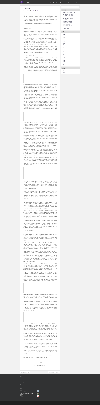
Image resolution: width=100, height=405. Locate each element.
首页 (50, 2)
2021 (64, 41)
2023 (64, 38)
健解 (60, 2)
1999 (64, 63)
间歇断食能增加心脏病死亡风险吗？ (69, 12)
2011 (64, 54)
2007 (64, 57)
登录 (64, 72)
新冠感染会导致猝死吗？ (67, 24)
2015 (64, 50)
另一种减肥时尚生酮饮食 (67, 21)
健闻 (53, 2)
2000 (64, 61)
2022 (64, 40)
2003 (64, 60)
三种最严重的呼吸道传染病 (68, 15)
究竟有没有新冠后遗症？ (67, 25)
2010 (64, 56)
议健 (56, 2)
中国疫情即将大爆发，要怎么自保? (69, 26)
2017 (64, 47)
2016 (64, 48)
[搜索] (78, 7)
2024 (64, 37)
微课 (68, 2)
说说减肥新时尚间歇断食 (67, 22)
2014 (64, 51)
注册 (64, 70)
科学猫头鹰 (33, 10)
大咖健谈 (38, 10)
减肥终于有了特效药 (66, 19)
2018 (64, 46)
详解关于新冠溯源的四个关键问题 (69, 17)
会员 (76, 2)
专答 (64, 2)
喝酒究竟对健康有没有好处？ (68, 18)
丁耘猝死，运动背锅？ (67, 28)
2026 (64, 34)
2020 (64, 43)
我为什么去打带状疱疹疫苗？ (68, 14)
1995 (64, 64)
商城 (72, 2)
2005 (64, 58)
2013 (64, 53)
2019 (64, 44)
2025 (64, 36)
